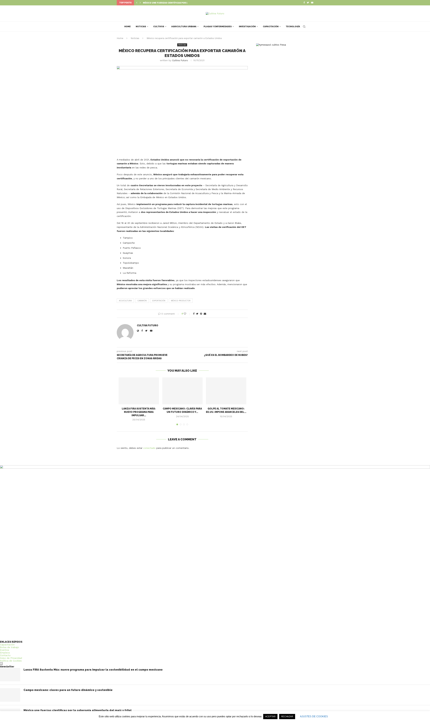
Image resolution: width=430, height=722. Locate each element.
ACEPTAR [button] (270, 716)
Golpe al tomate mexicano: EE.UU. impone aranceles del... (177, 3)
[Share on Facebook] (194, 313)
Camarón (142, 301)
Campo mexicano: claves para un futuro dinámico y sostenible (68, 690)
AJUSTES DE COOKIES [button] (314, 716)
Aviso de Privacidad (11, 658)
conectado (149, 448)
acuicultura (125, 301)
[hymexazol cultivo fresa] (271, 44)
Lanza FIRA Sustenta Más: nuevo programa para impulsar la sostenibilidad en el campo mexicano (93, 669)
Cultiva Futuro (180, 60)
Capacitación (270, 26)
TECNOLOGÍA (293, 26)
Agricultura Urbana (183, 26)
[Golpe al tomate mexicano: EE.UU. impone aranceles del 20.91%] (226, 390)
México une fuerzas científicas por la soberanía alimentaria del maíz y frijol (78, 710)
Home (127, 26)
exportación (158, 301)
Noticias (141, 26)
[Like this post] (187, 313)
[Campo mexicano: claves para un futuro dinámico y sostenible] (182, 390)
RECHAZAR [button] (287, 716)
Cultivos (158, 26)
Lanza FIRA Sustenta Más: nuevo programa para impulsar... (139, 412)
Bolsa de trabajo (9, 647)
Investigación (247, 26)
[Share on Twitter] (197, 313)
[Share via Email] (205, 313)
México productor (180, 301)
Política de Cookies (11, 660)
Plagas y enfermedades (218, 26)
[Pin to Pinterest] (201, 313)
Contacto (5, 655)
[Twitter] (308, 2)
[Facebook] (304, 2)
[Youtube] (312, 2)
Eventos (4, 650)
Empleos (5, 652)
